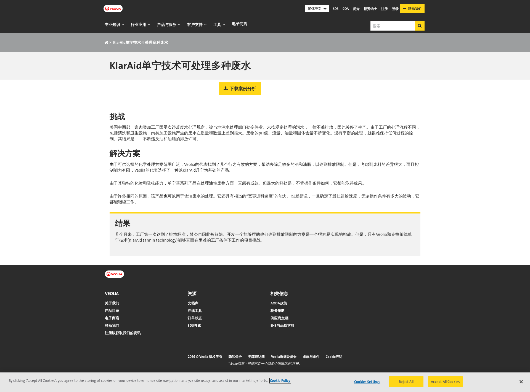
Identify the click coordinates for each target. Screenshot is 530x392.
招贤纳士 (370, 8)
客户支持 (195, 24)
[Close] (521, 381)
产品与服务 (166, 24)
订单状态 (195, 318)
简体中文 (314, 8)
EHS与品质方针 (283, 325)
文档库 (193, 303)
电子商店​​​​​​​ (239, 23)
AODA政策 (279, 303)
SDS (335, 8)
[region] (265, 382)
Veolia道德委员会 (283, 357)
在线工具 (195, 310)
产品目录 (112, 310)
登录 (395, 8)
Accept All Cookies (445, 381)
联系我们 (415, 8)
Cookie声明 (334, 357)
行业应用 (138, 24)
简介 (356, 8)
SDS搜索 (194, 325)
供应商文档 (279, 318)
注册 (384, 8)
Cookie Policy (280, 380)
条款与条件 (311, 357)
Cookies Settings (367, 381)
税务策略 (278, 310)
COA (346, 8)
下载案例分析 (242, 88)
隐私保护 (235, 357)
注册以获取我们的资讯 (123, 333)
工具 (217, 24)
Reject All (406, 381)
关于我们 (112, 303)
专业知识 (112, 24)
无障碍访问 (256, 357)
